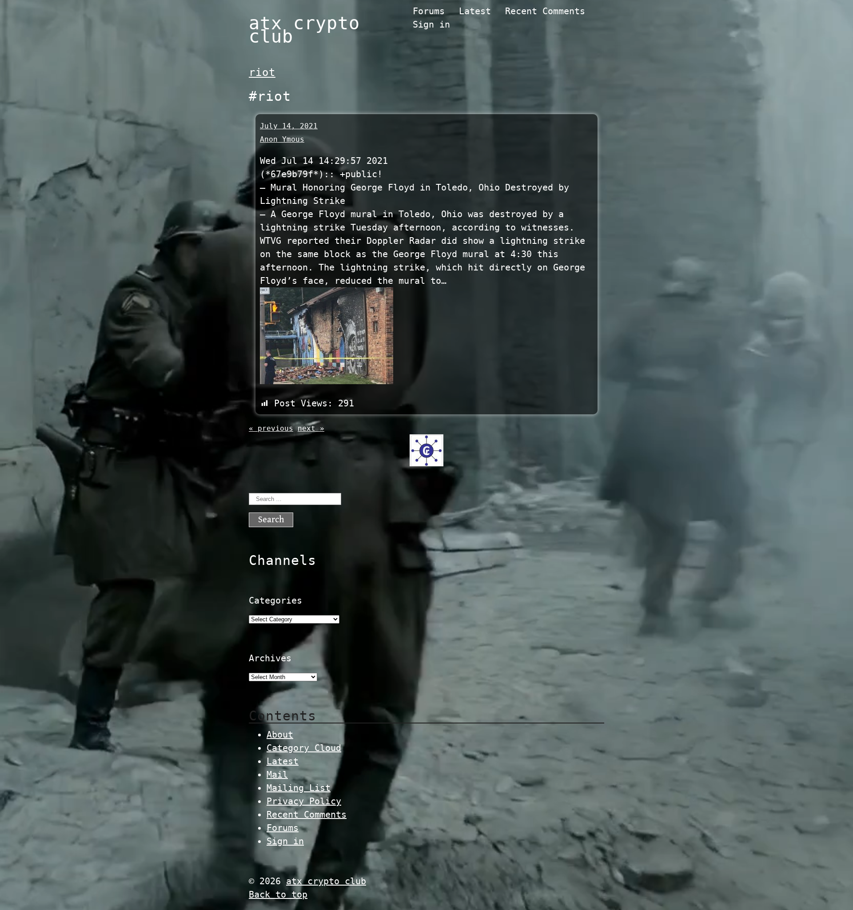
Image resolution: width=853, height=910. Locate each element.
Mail (277, 774)
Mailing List (299, 788)
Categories (275, 600)
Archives (270, 658)
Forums (429, 11)
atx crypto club (304, 30)
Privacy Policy (304, 801)
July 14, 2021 (289, 126)
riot (262, 72)
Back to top (278, 894)
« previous (271, 428)
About (280, 734)
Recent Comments (545, 11)
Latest (475, 11)
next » (311, 428)
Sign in (431, 24)
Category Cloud (304, 748)
